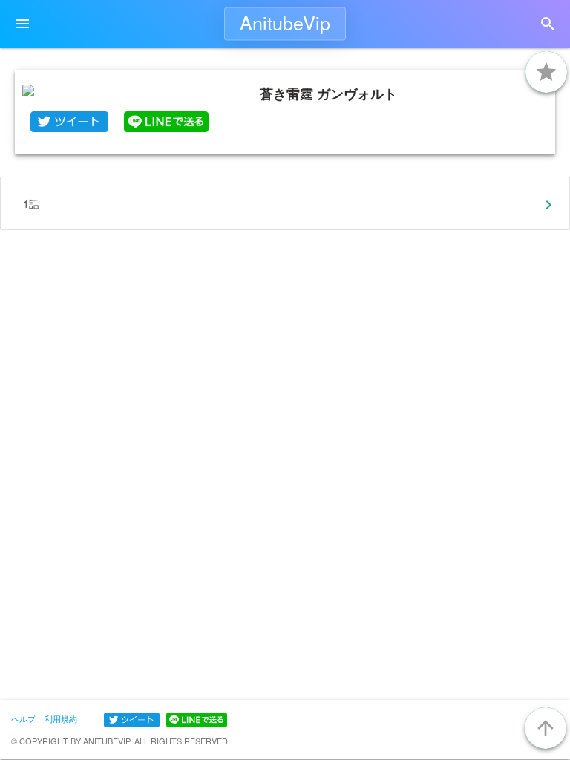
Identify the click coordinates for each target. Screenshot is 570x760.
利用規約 (61, 718)
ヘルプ (23, 718)
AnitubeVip (285, 22)
